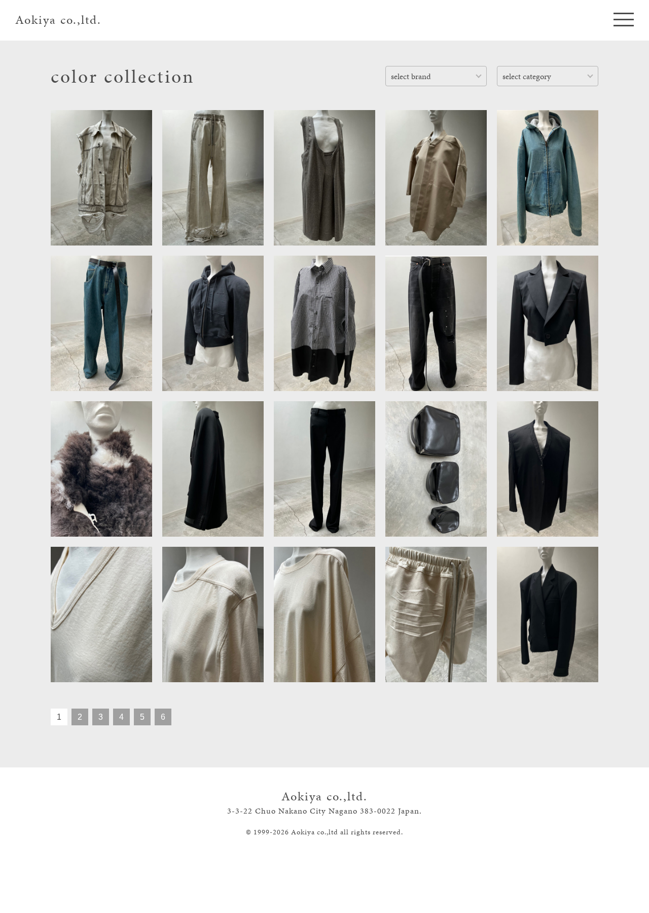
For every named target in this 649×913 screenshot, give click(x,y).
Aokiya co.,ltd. (58, 19)
